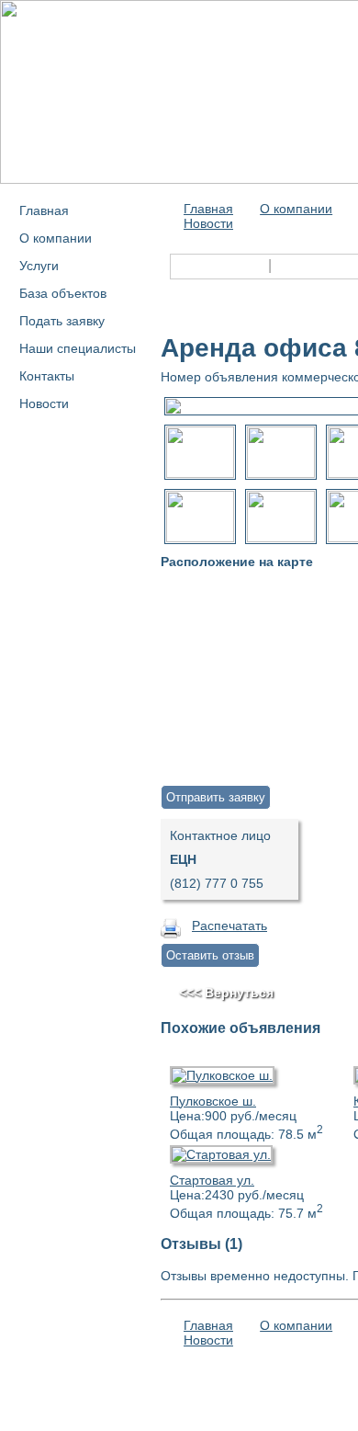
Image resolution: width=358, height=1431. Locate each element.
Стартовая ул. (212, 1180)
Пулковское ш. (213, 1101)
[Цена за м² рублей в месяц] (175, 287)
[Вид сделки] (175, 263)
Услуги (39, 265)
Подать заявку (62, 320)
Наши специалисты (77, 348)
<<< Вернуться (226, 992)
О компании (55, 238)
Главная (44, 210)
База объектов (62, 293)
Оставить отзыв (210, 955)
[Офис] (280, 263)
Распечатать (229, 925)
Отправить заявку (215, 797)
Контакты (46, 376)
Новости (44, 403)
